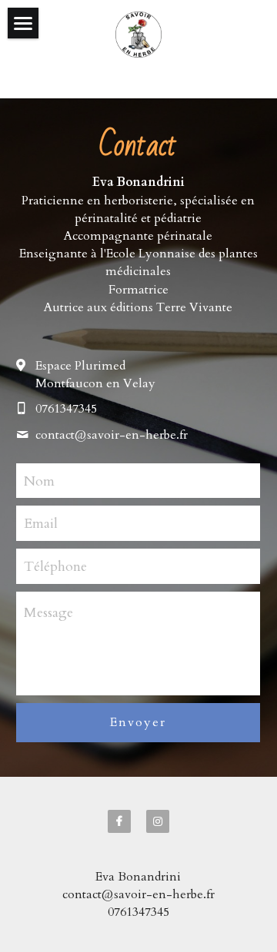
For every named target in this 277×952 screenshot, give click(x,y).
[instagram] (157, 821)
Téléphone (55, 566)
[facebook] (119, 821)
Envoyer (138, 722)
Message (48, 612)
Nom (39, 480)
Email (41, 523)
